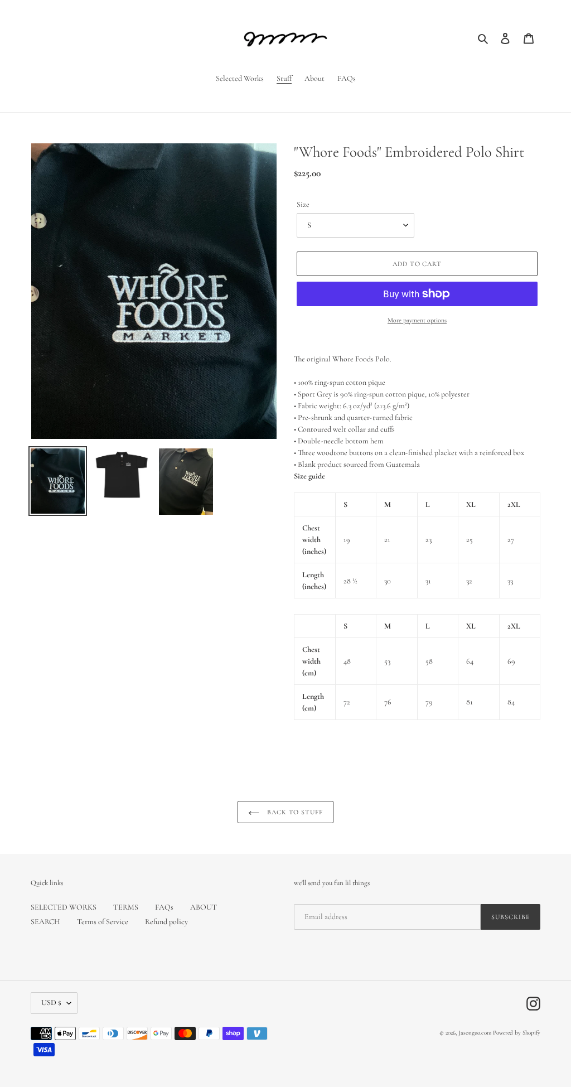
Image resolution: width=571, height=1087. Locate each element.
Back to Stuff (294, 812)
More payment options (417, 320)
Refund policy (166, 921)
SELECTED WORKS (63, 907)
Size (303, 204)
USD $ (51, 1002)
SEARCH (45, 921)
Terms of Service (102, 921)
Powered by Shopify (516, 1032)
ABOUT (203, 907)
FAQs (164, 907)
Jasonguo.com (474, 1032)
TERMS (125, 907)
